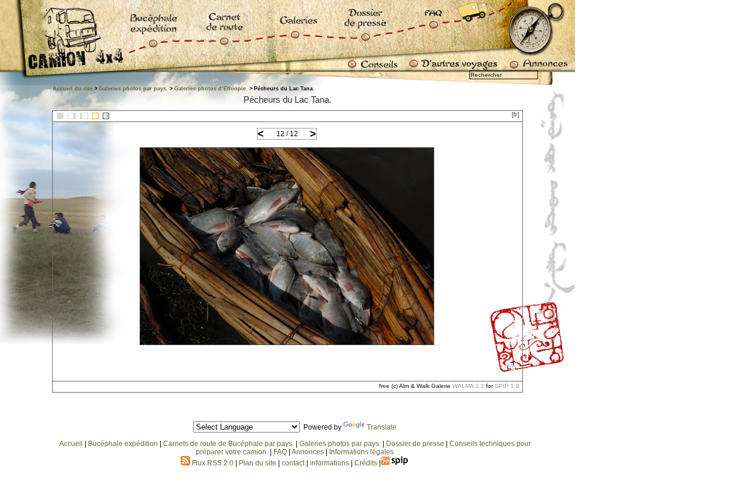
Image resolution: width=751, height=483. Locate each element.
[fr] (515, 114)
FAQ (280, 452)
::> (106, 116)
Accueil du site (73, 89)
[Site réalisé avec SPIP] (395, 463)
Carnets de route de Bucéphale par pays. (228, 444)
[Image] (95, 116)
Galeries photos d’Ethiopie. (211, 89)
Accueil (71, 444)
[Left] (71, 116)
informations (330, 463)
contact (293, 463)
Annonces (308, 452)
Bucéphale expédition (123, 444)
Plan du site (257, 463)
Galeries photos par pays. (133, 89)
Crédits (365, 463)
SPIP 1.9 (507, 386)
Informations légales (361, 452)
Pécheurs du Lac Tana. (287, 99)
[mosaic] (60, 116)
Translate (382, 427)
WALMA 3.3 (468, 386)
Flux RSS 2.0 (212, 463)
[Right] (84, 116)
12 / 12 (287, 134)
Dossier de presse (415, 444)
